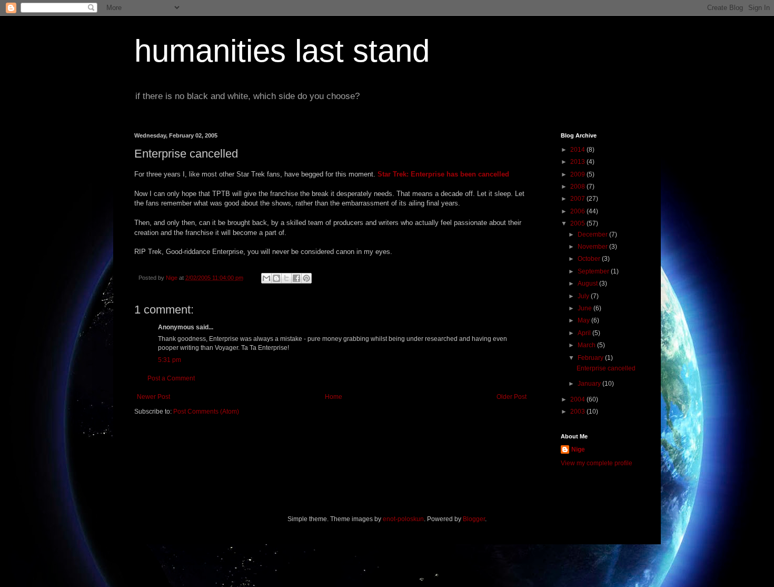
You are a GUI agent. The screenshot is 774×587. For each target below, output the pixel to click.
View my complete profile (596, 463)
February (591, 357)
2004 (578, 399)
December (593, 234)
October (590, 258)
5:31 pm (169, 360)
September (594, 271)
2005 (578, 223)
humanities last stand (282, 51)
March (587, 345)
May (584, 320)
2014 (578, 149)
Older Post (512, 396)
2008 (578, 186)
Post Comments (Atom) (206, 411)
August (588, 283)
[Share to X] (286, 278)
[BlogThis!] (276, 278)
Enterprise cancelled (606, 368)
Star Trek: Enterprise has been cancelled (443, 174)
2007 (578, 198)
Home (333, 396)
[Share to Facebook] (296, 278)
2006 (578, 211)
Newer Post (153, 396)
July (584, 296)
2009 (578, 174)
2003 (578, 411)
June (585, 308)
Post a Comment (171, 378)
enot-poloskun (403, 519)
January (590, 383)
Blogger (474, 519)
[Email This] (266, 278)
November (593, 246)
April (585, 333)
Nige (578, 449)
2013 (578, 161)
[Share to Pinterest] (306, 278)
